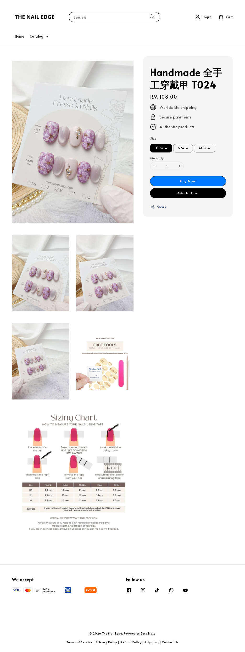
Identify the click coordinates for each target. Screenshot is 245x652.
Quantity (156, 158)
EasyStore (148, 633)
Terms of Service (79, 642)
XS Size (161, 148)
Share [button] (161, 207)
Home (19, 36)
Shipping (152, 642)
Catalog (36, 36)
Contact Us (170, 642)
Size (153, 138)
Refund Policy (130, 642)
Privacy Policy (106, 642)
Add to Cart (188, 192)
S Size (183, 148)
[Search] (152, 17)
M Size (204, 148)
